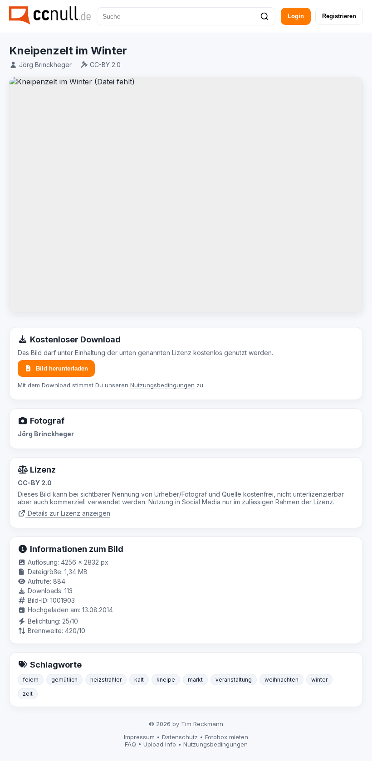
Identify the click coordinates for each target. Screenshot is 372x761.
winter (319, 679)
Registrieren (339, 16)
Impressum (139, 737)
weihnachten (281, 679)
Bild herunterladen (62, 368)
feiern (31, 679)
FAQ (130, 744)
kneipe (166, 679)
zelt (28, 693)
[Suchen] (264, 16)
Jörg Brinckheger (45, 64)
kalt (139, 679)
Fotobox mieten (226, 737)
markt (195, 679)
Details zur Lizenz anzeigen (68, 513)
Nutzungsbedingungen (162, 385)
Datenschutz (180, 737)
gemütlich (64, 679)
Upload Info (159, 744)
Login (296, 16)
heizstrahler (106, 679)
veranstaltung (233, 679)
